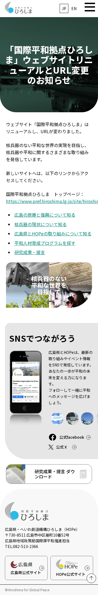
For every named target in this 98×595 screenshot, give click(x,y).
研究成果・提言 (29, 252)
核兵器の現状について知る (40, 224)
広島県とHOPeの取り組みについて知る (52, 233)
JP (64, 8)
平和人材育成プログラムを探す (44, 243)
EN (73, 8)
